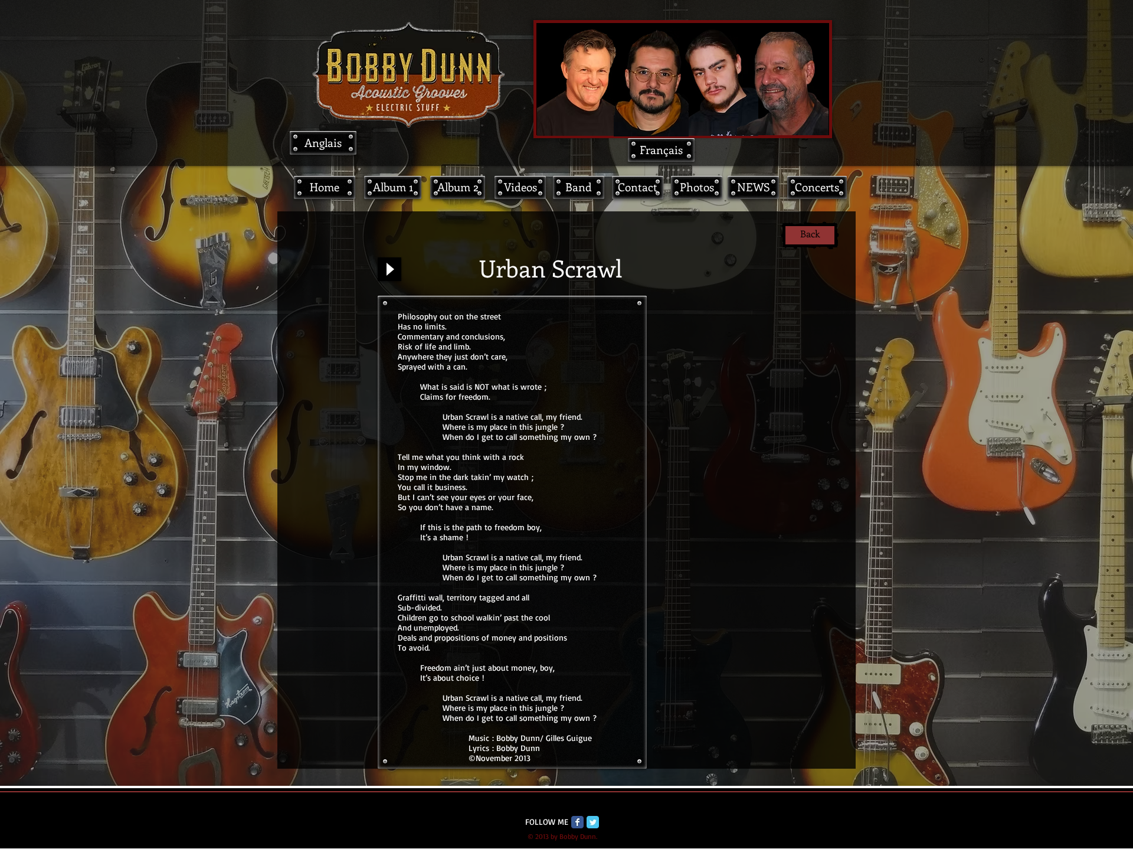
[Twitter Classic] (593, 822)
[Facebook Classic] (577, 822)
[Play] (389, 269)
